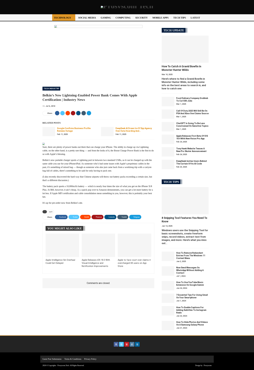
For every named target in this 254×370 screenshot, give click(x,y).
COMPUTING (123, 17)
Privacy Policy (90, 359)
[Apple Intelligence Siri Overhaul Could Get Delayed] (62, 245)
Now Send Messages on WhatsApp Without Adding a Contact (190, 270)
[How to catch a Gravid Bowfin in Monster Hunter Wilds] (185, 49)
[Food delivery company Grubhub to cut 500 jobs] (168, 101)
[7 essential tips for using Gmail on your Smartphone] (168, 298)
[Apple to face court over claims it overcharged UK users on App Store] (134, 245)
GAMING (106, 17)
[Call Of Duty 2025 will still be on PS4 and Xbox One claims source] (168, 114)
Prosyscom (208, 365)
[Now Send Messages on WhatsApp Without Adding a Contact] (168, 271)
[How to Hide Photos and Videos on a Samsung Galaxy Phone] (168, 325)
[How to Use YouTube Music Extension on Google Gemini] (168, 285)
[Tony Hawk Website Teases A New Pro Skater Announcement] (168, 152)
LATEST (195, 17)
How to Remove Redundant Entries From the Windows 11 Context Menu (190, 255)
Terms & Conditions (72, 359)
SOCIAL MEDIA (87, 17)
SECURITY (141, 17)
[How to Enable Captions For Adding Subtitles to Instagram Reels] (168, 310)
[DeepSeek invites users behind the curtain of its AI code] (168, 164)
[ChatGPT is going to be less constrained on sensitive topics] (168, 126)
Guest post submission (51, 359)
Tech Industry (51, 88)
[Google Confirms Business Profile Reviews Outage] (48, 131)
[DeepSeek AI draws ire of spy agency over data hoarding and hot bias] (107, 131)
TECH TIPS (179, 17)
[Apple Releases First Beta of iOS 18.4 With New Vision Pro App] (168, 139)
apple (50, 211)
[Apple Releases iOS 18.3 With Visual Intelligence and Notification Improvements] (98, 245)
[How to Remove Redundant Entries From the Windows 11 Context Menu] (168, 256)
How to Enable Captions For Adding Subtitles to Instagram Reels (191, 310)
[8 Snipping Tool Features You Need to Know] (185, 200)
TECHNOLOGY (62, 17)
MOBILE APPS (160, 17)
